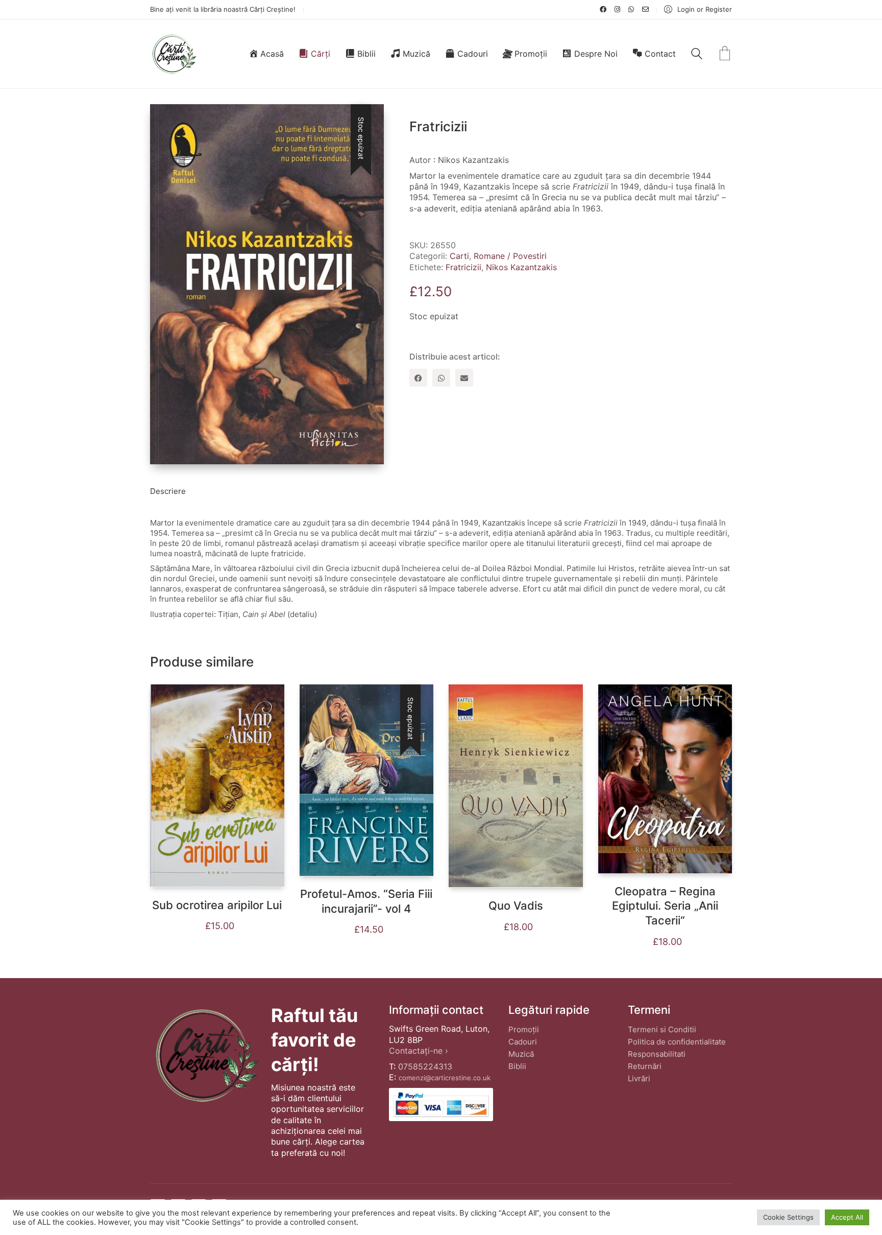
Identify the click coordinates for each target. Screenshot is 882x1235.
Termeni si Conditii (662, 1029)
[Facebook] (418, 378)
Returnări (645, 1066)
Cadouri (522, 1042)
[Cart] (725, 54)
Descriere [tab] (168, 491)
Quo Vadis (515, 905)
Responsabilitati (656, 1054)
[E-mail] (464, 378)
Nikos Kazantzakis (521, 267)
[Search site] (696, 55)
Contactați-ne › (418, 1051)
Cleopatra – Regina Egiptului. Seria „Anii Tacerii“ (665, 906)
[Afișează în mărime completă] (166, 120)
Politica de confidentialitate (677, 1042)
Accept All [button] (847, 1217)
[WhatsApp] (441, 378)
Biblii (517, 1066)
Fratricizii (463, 267)
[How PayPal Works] (441, 1104)
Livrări (639, 1078)
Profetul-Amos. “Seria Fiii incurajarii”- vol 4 (366, 901)
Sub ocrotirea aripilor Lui (217, 905)
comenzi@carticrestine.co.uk (445, 1078)
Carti (459, 256)
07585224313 (425, 1066)
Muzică (521, 1054)
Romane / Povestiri (510, 256)
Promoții (523, 1029)
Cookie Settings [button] (788, 1217)
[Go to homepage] (174, 54)
